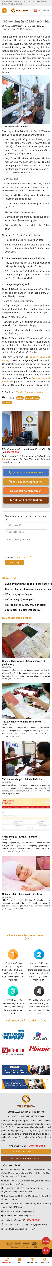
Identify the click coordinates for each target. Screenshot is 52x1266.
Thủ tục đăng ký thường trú (19, 599)
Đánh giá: (9, 557)
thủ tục (20, 398)
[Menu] (4, 10)
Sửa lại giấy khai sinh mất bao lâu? (23, 610)
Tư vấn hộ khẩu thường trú (29, 392)
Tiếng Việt (41, 10)
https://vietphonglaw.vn (24, 1215)
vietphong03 (30, 26)
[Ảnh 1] (26, 1070)
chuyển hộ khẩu (32, 398)
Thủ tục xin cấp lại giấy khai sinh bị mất (25, 605)
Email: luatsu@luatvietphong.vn (19, 1211)
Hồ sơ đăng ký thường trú (18, 594)
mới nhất (7, 402)
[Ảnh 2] (26, 1084)
